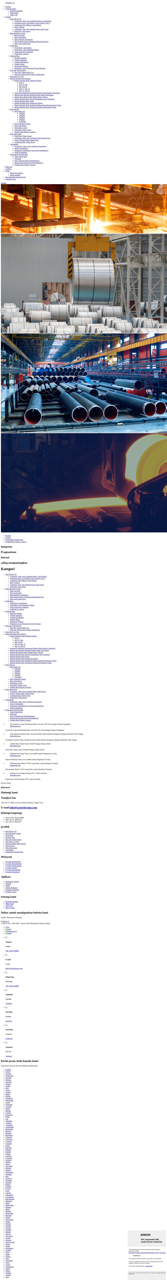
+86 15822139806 (12, 951)
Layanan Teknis (11, 868)
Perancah (18, 159)
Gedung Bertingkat (21, 62)
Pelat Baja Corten (21, 128)
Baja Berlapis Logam (17, 33)
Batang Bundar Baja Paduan (20, 79)
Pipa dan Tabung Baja (18, 70)
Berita (7, 171)
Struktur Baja (15, 56)
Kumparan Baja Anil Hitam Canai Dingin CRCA (32, 23)
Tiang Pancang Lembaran (24, 52)
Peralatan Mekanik (12, 890)
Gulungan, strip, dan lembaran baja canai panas (31, 29)
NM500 (22, 120)
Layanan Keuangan (12, 872)
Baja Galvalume (20, 37)
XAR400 (22, 122)
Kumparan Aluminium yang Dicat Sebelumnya (31, 150)
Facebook (8, 1038)
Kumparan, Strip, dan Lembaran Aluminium (30, 146)
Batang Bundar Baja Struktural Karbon (29, 103)
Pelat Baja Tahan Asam (23, 130)
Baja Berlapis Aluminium (24, 40)
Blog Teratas (10, 908)
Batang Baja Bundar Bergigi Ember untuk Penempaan (34, 95)
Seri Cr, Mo (23, 85)
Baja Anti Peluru (20, 126)
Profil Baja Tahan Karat (23, 136)
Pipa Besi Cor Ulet (17, 76)
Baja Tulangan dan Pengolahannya (27, 161)
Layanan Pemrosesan (13, 862)
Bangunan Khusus (21, 66)
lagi (11, 726)
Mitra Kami (14, 13)
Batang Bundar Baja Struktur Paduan (28, 81)
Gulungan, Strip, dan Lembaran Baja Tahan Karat (32, 138)
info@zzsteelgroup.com (23, 807)
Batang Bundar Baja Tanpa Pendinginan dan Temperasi (34, 99)
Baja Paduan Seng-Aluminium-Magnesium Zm (31, 42)
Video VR (13, 15)
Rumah (8, 7)
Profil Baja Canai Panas (23, 48)
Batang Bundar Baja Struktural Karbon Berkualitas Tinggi (35, 107)
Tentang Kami (10, 9)
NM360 (22, 113)
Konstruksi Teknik (12, 882)
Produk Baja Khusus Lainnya (25, 132)
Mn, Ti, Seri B (24, 91)
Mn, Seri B (23, 87)
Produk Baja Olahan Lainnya (25, 165)
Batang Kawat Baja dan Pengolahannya (29, 163)
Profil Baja (14, 46)
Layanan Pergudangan (13, 864)
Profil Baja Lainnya (22, 54)
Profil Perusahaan (16, 11)
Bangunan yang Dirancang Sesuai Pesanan (30, 68)
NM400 (22, 115)
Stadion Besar (20, 64)
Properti (8, 884)
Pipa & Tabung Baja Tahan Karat (27, 140)
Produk (8, 17)
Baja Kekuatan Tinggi (22, 124)
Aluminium (14, 144)
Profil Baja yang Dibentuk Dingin (27, 50)
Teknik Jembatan (21, 60)
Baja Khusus (14, 109)
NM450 (22, 118)
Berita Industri (15, 175)
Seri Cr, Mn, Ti (24, 89)
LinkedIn (8, 1003)
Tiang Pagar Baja (21, 157)
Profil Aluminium (21, 152)
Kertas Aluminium (21, 148)
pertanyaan (16, 726)
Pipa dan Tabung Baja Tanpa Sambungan (29, 74)
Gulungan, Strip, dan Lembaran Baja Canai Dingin (33, 21)
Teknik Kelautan (11, 888)
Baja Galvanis (20, 35)
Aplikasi (8, 169)
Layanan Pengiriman (12, 870)
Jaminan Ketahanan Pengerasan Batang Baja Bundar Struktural (37, 93)
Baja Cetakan (19, 27)
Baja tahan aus (20, 111)
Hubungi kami (10, 179)
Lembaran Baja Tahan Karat (25, 142)
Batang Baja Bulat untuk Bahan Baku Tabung (31, 97)
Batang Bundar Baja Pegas (24, 101)
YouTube (8, 1021)
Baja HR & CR (15, 19)
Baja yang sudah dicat (22, 44)
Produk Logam (10, 892)
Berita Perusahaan (16, 173)
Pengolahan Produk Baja (19, 155)
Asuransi (8, 1056)
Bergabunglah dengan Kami (15, 177)
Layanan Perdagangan (13, 866)
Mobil (7, 886)
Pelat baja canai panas (22, 31)
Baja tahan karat (16, 134)
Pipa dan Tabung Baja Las (24, 72)
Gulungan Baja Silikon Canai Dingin (28, 25)
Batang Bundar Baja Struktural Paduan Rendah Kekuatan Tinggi (38, 105)
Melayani (8, 167)
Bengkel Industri (20, 58)
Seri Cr (21, 83)
